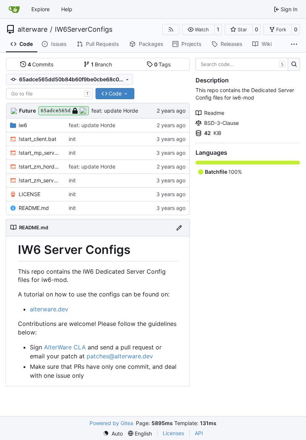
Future (27, 110)
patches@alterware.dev (120, 356)
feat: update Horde (114, 110)
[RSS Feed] (170, 29)
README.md (34, 208)
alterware (32, 29)
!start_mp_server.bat (40, 153)
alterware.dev (49, 309)
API (199, 433)
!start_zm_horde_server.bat (40, 166)
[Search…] (294, 64)
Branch (101, 64)
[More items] (294, 44)
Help (66, 9)
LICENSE (29, 194)
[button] (198, 29)
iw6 (23, 125)
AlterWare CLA (65, 347)
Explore (40, 9)
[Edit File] (179, 227)
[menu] (113, 433)
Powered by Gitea (111, 423)
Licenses (173, 433)
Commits (41, 64)
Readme (214, 113)
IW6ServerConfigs (83, 29)
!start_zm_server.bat (40, 180)
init (72, 139)
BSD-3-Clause (221, 123)
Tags (162, 64)
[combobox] (49, 93)
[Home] (14, 9)
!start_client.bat (37, 139)
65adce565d (56, 110)
